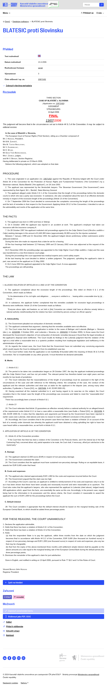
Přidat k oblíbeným (14, 626)
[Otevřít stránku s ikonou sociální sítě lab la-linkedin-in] (5, 658)
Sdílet (9, 622)
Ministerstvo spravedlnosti (88, 674)
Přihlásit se (88, 12)
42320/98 (16, 332)
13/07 (50, 120)
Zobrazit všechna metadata (19, 85)
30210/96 (98, 411)
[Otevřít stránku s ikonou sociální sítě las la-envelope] (19, 658)
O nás (99, 12)
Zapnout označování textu (20, 610)
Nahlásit (10, 635)
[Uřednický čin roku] (53, 4)
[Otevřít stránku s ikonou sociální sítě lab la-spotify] (14, 658)
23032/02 (64, 332)
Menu (5, 12)
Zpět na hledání (15, 582)
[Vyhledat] (101, 5)
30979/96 (42, 388)
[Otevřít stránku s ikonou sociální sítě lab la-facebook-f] (9, 658)
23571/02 (42, 79)
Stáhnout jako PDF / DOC (19, 616)
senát (40, 68)
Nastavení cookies (10, 683)
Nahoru (24, 683)
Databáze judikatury (21, 21)
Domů (7, 21)
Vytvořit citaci (12, 631)
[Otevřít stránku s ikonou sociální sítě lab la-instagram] (23, 658)
